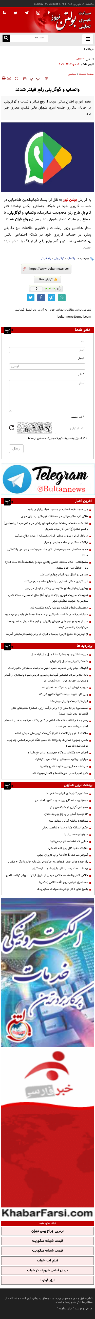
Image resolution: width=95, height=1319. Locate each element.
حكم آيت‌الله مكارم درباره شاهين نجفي (65, 827)
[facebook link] (41, 297)
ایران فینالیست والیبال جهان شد (69, 701)
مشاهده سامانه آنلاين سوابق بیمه (68, 821)
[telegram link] (51, 297)
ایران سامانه (65, 1308)
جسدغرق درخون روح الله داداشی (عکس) (63, 882)
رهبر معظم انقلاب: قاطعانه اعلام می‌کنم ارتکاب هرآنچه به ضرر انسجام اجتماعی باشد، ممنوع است (46, 723)
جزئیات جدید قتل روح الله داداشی (68, 848)
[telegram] (27, 12)
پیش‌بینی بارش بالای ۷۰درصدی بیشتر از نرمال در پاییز (56, 588)
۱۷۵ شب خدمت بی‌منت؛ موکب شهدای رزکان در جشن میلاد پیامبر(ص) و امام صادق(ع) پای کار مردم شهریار (46, 526)
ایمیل (81, 358)
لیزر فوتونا (47, 1280)
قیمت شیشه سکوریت (47, 1241)
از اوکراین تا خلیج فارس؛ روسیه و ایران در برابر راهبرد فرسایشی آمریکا (47, 634)
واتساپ (71, 258)
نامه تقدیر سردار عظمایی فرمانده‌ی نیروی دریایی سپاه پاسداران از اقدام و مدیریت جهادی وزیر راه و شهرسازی (46, 678)
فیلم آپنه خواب (47, 1260)
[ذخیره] (16, 78)
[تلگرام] (48, 479)
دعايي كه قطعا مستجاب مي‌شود (69, 841)
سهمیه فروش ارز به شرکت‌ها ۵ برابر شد (64, 687)
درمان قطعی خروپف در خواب (47, 1270)
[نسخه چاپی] (3, 78)
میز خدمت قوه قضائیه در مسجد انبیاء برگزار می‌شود (57, 509)
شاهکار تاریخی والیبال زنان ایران (69, 661)
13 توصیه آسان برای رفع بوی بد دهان (66, 814)
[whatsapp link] (62, 297)
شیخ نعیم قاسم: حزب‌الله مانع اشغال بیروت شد (60, 773)
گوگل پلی (59, 258)
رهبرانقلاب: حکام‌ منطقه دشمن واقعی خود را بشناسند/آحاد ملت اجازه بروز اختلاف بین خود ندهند (46, 565)
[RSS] (5, 13)
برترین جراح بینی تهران (47, 1231)
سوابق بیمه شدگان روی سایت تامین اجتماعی (61, 800)
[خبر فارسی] (47, 1133)
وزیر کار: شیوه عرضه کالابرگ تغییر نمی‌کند (63, 694)
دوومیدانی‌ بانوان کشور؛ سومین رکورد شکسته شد (59, 607)
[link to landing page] (69, 20)
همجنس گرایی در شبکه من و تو (69, 807)
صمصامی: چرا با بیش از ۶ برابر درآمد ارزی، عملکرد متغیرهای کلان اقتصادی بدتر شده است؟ (49, 711)
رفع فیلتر (46, 258)
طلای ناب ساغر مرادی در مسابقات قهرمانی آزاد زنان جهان (54, 516)
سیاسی (72, 74)
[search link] (6, 38)
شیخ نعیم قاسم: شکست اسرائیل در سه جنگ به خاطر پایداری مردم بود (46, 614)
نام (82, 342)
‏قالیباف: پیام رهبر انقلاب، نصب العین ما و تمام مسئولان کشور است (48, 668)
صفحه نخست (86, 74)
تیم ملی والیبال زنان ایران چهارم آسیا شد (64, 574)
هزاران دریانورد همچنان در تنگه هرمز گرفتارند (61, 759)
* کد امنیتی (77, 417)
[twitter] (15, 13)
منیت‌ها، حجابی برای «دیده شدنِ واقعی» (64, 766)
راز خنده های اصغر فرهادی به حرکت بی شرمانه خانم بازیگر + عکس (48, 861)
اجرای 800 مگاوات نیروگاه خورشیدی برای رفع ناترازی (57, 752)
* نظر (81, 374)
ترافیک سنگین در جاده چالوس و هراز (66, 542)
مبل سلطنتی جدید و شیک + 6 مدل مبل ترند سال (59, 654)
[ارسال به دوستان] (9, 78)
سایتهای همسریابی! (76, 834)
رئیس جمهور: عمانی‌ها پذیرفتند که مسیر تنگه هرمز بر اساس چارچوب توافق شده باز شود (47, 743)
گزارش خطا (46, 279)
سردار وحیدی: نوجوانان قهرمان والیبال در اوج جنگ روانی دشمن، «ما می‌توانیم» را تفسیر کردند (48, 624)
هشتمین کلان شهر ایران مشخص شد (66, 793)
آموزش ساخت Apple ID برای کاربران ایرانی (62, 855)
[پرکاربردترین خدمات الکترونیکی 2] (47, 972)
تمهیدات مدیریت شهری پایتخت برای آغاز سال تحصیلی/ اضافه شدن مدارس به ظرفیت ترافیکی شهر (48, 598)
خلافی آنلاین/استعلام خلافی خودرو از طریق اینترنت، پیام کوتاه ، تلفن (47, 875)
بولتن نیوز (70, 200)
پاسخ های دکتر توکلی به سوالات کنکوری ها (62, 889)
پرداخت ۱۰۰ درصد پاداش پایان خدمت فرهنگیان (60, 868)
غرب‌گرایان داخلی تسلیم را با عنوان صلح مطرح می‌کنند (56, 581)
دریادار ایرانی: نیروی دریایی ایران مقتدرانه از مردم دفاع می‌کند (51, 536)
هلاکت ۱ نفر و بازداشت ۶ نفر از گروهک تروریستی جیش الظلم (51, 733)
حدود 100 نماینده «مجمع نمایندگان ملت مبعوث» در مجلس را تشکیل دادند (47, 552)
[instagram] (38, 13)
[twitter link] (30, 297)
